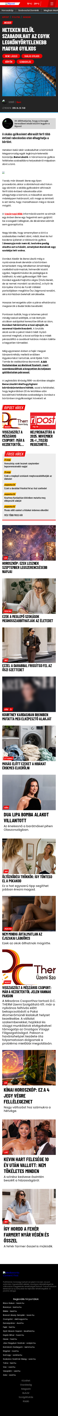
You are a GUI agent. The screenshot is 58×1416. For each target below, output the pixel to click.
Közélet (26, 1380)
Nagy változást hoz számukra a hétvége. (27, 1109)
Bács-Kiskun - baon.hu (13, 1303)
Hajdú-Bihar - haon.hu (13, 1335)
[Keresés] (44, 3)
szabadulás (25, 61)
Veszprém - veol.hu (11, 1371)
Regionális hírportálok (26, 1299)
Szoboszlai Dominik (28, 10)
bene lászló (11, 56)
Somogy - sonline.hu (12, 1355)
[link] (7, 426)
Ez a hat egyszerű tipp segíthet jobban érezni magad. (25, 887)
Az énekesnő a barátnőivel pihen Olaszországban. (28, 827)
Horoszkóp (7, 10)
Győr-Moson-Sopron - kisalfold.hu (19, 1331)
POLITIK (16, 17)
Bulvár (26, 1393)
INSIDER (27, 17)
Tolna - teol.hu (9, 1363)
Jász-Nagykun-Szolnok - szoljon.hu (19, 1343)
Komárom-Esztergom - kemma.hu (19, 1347)
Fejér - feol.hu (9, 1327)
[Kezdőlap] (10, 3)
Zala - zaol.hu (9, 1375)
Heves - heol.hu (10, 1339)
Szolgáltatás (26, 1397)
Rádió (26, 1401)
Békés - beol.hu (10, 1311)
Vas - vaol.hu (9, 1367)
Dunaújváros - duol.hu (13, 1323)
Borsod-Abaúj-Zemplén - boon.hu (18, 1315)
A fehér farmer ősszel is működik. (28, 1246)
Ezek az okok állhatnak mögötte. (26, 943)
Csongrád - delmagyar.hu (15, 1319)
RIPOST (5, 17)
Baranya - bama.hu (12, 1307)
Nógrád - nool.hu (11, 1351)
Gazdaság (26, 1384)
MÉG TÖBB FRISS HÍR (13, 515)
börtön (8, 61)
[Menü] (52, 3)
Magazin (26, 1389)
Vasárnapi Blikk (13, 214)
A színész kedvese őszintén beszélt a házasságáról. (24, 1178)
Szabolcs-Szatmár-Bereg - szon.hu (19, 1359)
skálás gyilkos (31, 56)
